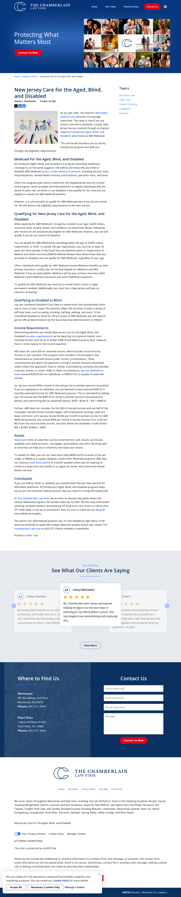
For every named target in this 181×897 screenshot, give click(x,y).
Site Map (103, 789)
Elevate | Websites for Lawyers (144, 892)
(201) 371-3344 (36, 706)
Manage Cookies (76, 833)
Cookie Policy (56, 833)
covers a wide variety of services (60, 171)
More (165, 6)
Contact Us (152, 6)
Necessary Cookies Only (45, 887)
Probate (124, 113)
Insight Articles (30, 76)
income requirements (39, 336)
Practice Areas (131, 6)
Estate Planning (128, 104)
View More (90, 645)
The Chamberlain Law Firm (33, 498)
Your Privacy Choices (33, 833)
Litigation (124, 108)
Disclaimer (73, 789)
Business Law (126, 95)
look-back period (40, 462)
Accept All (16, 887)
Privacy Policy (89, 789)
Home (94, 6)
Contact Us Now (28, 52)
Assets (18, 439)
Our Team (110, 6)
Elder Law (32, 535)
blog (98, 509)
